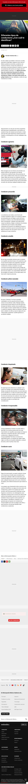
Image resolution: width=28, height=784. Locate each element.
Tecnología (16, 701)
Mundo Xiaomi (4, 739)
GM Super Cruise (18, 709)
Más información (4, 782)
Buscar (26, 719)
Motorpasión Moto (17, 751)
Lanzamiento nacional (19, 704)
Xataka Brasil (4, 770)
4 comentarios (5, 45)
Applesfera (3, 735)
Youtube (12, 685)
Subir (23, 724)
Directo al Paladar (4, 749)
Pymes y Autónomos (18, 760)
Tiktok (24, 685)
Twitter (13, 46)
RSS (18, 685)
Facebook (10, 46)
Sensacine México (17, 770)
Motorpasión (16, 749)
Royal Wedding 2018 (6, 709)
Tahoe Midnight (4, 707)
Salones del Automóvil (19, 699)
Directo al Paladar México (6, 774)
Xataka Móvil (3, 733)
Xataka (2, 731)
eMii (15, 707)
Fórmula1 (3, 696)
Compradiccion (4, 762)
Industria (16, 696)
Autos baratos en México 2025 (16, 679)
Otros (15, 558)
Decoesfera (3, 760)
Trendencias (3, 758)
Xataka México (4, 769)
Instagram (15, 685)
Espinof (15, 742)
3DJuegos (16, 731)
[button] (11, 56)
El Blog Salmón (17, 758)
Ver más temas (5, 713)
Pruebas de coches (5, 699)
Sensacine (16, 740)
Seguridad (3, 701)
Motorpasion (9, 558)
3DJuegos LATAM (17, 769)
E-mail (18, 46)
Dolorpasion (4, 704)
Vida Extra (16, 733)
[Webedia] (5, 725)
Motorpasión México (18, 774)
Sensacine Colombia (18, 772)
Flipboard (15, 46)
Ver (14, 620)
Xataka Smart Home (5, 737)
